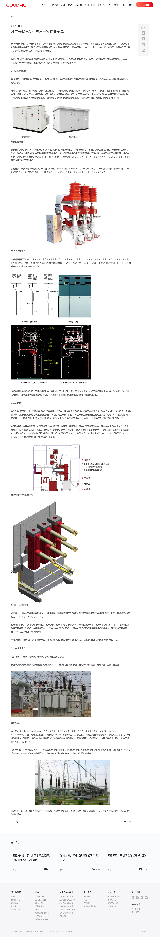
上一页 (14, 822)
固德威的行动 (113, 903)
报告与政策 (112, 906)
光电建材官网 (137, 909)
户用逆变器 (39, 896)
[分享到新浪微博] (143, 44)
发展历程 (14, 903)
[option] (32, 862)
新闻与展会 (90, 5)
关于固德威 (53, 5)
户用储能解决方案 (67, 906)
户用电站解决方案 (67, 896)
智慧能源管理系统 (91, 906)
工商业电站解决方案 (67, 900)
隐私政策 (145, 931)
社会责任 (111, 909)
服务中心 (102, 5)
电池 (37, 909)
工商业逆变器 (40, 900)
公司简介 (14, 896)
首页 (43, 5)
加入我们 (14, 906)
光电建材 (38, 916)
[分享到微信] (143, 50)
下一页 (127, 822)
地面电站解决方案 (67, 903)
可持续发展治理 (114, 896)
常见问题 (87, 903)
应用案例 (63, 916)
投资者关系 (15, 909)
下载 (85, 900)
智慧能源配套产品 (42, 913)
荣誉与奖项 (112, 900)
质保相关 (87, 896)
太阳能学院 (15, 900)
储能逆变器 (39, 906)
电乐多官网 (136, 912)
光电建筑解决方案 (67, 913)
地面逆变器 (39, 903)
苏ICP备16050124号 (56, 931)
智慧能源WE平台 (42, 919)
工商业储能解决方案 (67, 909)
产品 (63, 5)
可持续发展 (114, 5)
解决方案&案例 (75, 5)
